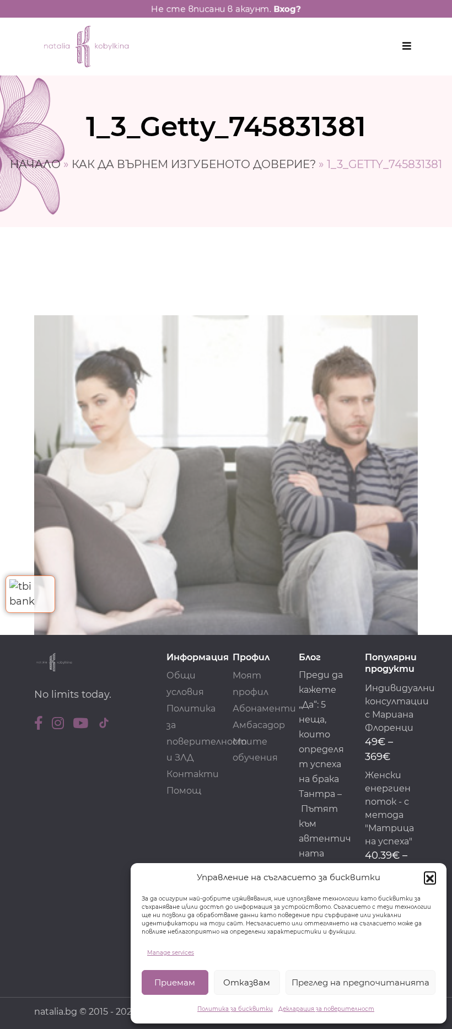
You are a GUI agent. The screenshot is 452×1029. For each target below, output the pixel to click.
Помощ (183, 790)
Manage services (170, 952)
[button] (429, 877)
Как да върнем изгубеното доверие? (194, 164)
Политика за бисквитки (235, 1008)
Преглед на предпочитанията (360, 982)
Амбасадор (259, 725)
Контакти (192, 774)
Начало (35, 164)
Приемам (174, 982)
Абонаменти (264, 708)
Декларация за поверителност (326, 1008)
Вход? (287, 8)
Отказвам (246, 982)
